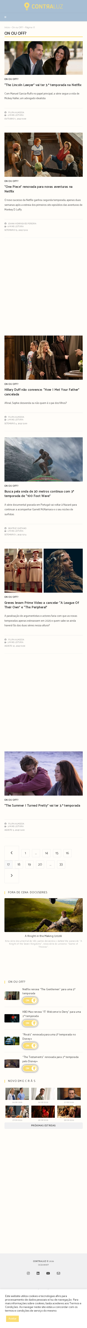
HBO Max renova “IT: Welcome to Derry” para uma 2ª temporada (51, 1014)
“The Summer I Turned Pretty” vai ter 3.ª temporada (42, 805)
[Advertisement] (43, 289)
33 (61, 864)
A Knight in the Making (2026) (43, 936)
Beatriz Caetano (17, 528)
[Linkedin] (38, 1274)
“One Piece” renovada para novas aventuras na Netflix (38, 189)
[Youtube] (48, 1274)
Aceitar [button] (12, 1319)
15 (56, 853)
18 (18, 864)
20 (40, 864)
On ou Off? (17, 27)
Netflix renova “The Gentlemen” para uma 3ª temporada (48, 991)
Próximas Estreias (43, 1125)
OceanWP (43, 1265)
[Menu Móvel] (5, 17)
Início (7, 27)
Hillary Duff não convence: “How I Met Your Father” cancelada (42, 392)
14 (46, 853)
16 (67, 853)
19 (29, 864)
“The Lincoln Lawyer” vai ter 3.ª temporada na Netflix (43, 85)
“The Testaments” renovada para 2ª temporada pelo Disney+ (50, 1059)
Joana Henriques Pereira (22, 223)
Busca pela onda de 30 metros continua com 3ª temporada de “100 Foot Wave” (39, 494)
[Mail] (58, 1274)
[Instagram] (28, 1274)
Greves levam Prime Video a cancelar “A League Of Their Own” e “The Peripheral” (41, 605)
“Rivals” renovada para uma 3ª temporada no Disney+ (49, 1037)
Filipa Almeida (16, 112)
